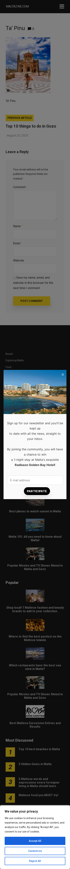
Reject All (35, 861)
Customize (35, 850)
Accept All (35, 840)
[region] (35, 837)
